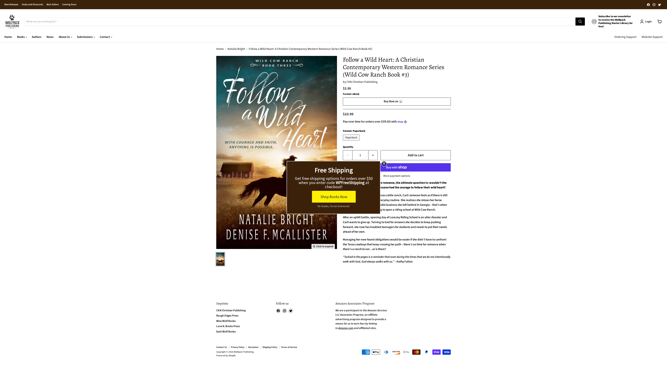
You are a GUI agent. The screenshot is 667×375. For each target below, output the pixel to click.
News (50, 37)
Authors (36, 37)
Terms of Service (289, 347)
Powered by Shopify (226, 355)
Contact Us (221, 347)
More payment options (396, 175)
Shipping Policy (269, 347)
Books (21, 37)
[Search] (580, 22)
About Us (64, 37)
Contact (105, 37)
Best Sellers (53, 4)
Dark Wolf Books (226, 332)
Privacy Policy (237, 347)
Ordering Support (625, 37)
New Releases (11, 4)
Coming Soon (69, 4)
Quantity (348, 146)
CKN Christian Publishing (362, 82)
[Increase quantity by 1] (373, 155)
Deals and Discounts (32, 4)
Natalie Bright (236, 49)
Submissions (85, 37)
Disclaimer (253, 347)
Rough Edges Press (227, 316)
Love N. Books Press (228, 326)
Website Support (652, 37)
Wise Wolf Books (226, 321)
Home (8, 37)
